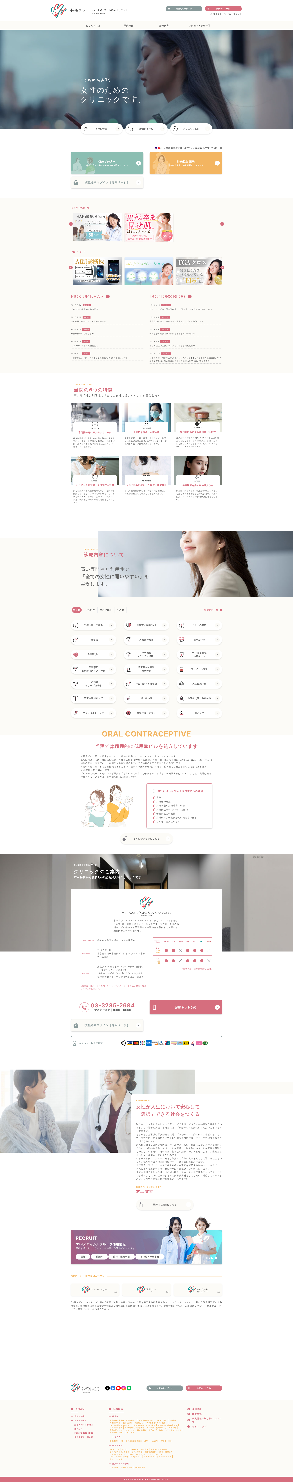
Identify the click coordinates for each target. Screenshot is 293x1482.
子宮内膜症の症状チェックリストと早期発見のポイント (175, 346)
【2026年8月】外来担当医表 (84, 346)
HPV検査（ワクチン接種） (157, 1423)
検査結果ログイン (184, 8)
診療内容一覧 (146, 128)
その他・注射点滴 (165, 1452)
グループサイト (234, 14)
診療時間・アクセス (83, 1425)
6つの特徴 (101, 128)
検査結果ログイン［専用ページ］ (107, 182)
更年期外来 (127, 1423)
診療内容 (164, 25)
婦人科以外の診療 (120, 1463)
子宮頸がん (139, 1423)
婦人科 (115, 1416)
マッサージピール (155, 1454)
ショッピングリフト (118, 1454)
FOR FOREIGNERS (83, 1433)
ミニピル (155, 1441)
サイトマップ (199, 1426)
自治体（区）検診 (156, 1430)
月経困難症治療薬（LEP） (138, 1441)
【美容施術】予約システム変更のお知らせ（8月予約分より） (99, 358)
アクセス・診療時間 (199, 25)
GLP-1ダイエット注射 (119, 1457)
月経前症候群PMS (146, 1420)
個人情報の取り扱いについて (206, 1420)
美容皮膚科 (117, 1445)
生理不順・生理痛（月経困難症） (123, 1420)
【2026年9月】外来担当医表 (84, 309)
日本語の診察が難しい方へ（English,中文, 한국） (191, 148)
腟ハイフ (130, 1432)
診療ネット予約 (223, 8)
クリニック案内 (191, 128)
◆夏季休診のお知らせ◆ (82, 333)
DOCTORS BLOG (167, 296)
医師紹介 (78, 1429)
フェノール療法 (116, 1428)
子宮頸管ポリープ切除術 (134, 1428)
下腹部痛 (173, 1420)
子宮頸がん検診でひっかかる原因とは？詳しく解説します (177, 321)
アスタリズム (149, 1457)
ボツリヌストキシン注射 (119, 1452)
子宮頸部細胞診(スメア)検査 (143, 1425)
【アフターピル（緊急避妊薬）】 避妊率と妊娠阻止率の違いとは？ (181, 309)
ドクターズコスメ (164, 1457)
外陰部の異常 (115, 1423)
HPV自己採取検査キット (120, 1425)
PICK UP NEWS (87, 296)
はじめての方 (93, 25)
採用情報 (217, 14)
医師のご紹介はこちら (165, 1204)
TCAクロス (114, 1449)
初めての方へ (80, 1420)
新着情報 (197, 1413)
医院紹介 (129, 25)
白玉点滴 (144, 1449)
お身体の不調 (126, 1467)
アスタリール (136, 1457)
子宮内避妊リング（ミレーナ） (122, 1430)
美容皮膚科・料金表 (83, 1437)
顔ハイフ (125, 1449)
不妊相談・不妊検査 (155, 1428)
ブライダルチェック (173, 1430)
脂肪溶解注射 (150, 1452)
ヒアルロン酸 (137, 1452)
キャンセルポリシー (118, 1459)
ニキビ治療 (114, 1467)
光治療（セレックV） (137, 1454)
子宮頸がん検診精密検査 (167, 1425)
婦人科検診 (141, 1430)
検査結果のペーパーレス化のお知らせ (88, 321)
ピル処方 (116, 1437)
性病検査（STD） (117, 1432)
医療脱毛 (135, 1449)
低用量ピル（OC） (117, 1441)
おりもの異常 (161, 1420)
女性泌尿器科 (140, 1467)
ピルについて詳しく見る (146, 838)
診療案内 (118, 1409)
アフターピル (166, 1441)
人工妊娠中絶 (170, 1428)
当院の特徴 (79, 1416)
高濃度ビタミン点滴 (159, 1449)
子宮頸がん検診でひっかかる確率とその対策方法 (172, 333)
